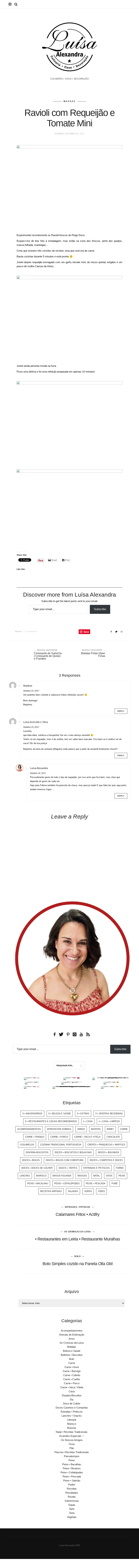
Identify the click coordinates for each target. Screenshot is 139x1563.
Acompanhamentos (29, 1129)
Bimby (110, 1129)
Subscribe (100, 609)
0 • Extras (83, 1113)
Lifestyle (71, 1419)
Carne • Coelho (71, 1379)
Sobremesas (72, 1500)
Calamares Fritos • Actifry (78, 1214)
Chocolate (113, 1137)
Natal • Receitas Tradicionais (71, 1431)
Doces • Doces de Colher (37, 1168)
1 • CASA (88, 1121)
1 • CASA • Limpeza (109, 1121)
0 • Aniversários (32, 1113)
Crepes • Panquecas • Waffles (106, 1144)
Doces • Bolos (31, 1160)
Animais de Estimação (71, 1334)
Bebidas (71, 1346)
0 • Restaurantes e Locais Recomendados (51, 1121)
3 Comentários (31, 631)
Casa (72, 1391)
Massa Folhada (62, 1175)
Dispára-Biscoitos (37, 1152)
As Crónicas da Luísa (77, 1232)
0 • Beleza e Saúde (59, 1113)
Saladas (73, 1191)
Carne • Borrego (72, 1371)
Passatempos (71, 1456)
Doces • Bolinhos (108, 1152)
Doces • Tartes (68, 1168)
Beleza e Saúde (71, 1350)
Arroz (81, 1129)
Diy (72, 1399)
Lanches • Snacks (72, 1415)
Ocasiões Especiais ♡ (71, 1435)
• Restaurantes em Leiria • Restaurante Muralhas (77, 1239)
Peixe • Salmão (71, 1480)
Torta (71, 1512)
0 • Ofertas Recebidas (109, 1113)
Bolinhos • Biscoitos (72, 1354)
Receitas (72, 1488)
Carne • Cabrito (71, 1375)
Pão (72, 1448)
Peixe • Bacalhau (37, 1183)
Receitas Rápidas (51, 1191)
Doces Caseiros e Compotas (72, 1407)
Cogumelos (27, 1144)
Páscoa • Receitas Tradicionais (71, 1452)
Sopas (88, 1191)
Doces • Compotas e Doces (106, 1160)
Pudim (71, 1484)
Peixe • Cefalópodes (67, 1183)
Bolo (77, 1256)
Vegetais (71, 1517)
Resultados (71, 1492)
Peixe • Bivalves (72, 1468)
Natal (96, 1175)
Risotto (72, 1496)
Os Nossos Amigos (72, 1440)
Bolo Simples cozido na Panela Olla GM (78, 1263)
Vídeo (101, 1191)
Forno (120, 1168)
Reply (120, 711)
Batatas (96, 1129)
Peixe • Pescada (95, 1183)
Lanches (25, 1175)
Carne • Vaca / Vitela (71, 1387)
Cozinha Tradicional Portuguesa (60, 1144)
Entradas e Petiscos (96, 1168)
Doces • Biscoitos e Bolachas (73, 1152)
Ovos (109, 1175)
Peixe (121, 1175)
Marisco (41, 1175)
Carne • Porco (59, 1137)
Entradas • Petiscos (77, 1207)
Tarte (71, 1508)
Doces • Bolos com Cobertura (65, 1160)
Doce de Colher (71, 1403)
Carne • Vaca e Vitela (87, 1137)
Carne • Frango (34, 1137)
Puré (115, 1183)
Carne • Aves (71, 1367)
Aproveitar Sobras (59, 1129)
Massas (69, 101)
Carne (124, 1129)
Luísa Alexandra (39, 768)
